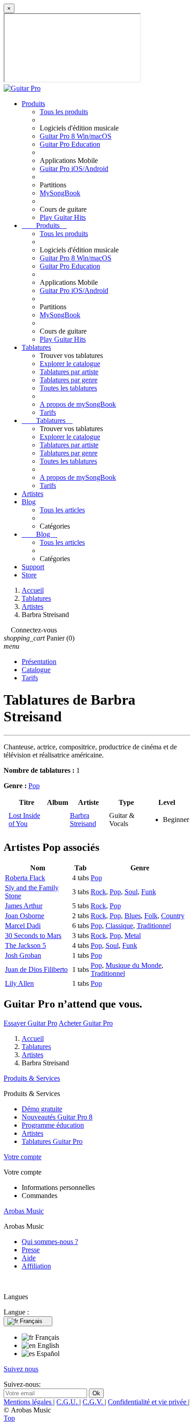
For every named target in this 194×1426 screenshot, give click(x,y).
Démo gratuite (42, 1109)
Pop (34, 786)
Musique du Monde (134, 965)
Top (9, 1418)
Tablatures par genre (68, 380)
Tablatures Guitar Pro (52, 1141)
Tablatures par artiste (69, 372)
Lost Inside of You (24, 819)
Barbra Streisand (83, 819)
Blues (133, 916)
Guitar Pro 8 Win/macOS (75, 136)
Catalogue (36, 670)
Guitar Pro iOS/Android (74, 168)
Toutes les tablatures (68, 388)
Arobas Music (24, 1211)
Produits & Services (32, 1078)
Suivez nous (21, 1369)
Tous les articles (62, 510)
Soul (131, 892)
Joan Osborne (24, 916)
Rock (98, 892)
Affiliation (36, 1266)
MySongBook (60, 193)
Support (33, 567)
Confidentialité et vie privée (148, 1402)
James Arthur (23, 906)
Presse (31, 1250)
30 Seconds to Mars (33, 935)
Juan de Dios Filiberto (36, 969)
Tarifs (48, 412)
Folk (150, 916)
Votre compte (23, 1157)
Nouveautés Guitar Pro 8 (57, 1117)
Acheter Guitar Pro (86, 1023)
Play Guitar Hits (63, 217)
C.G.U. (67, 1402)
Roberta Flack (25, 878)
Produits (33, 103)
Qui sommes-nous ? (50, 1241)
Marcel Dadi (23, 925)
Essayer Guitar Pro (30, 1023)
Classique (119, 925)
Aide (29, 1258)
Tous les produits (64, 112)
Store (29, 575)
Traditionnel (154, 925)
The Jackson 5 (25, 945)
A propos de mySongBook (78, 404)
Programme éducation (53, 1125)
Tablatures (36, 347)
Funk (148, 892)
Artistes (32, 493)
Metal (133, 935)
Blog (29, 502)
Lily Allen (19, 983)
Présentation (39, 661)
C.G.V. (94, 1402)
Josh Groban (23, 955)
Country (173, 916)
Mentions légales (28, 1402)
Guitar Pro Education (70, 144)
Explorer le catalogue (70, 363)
